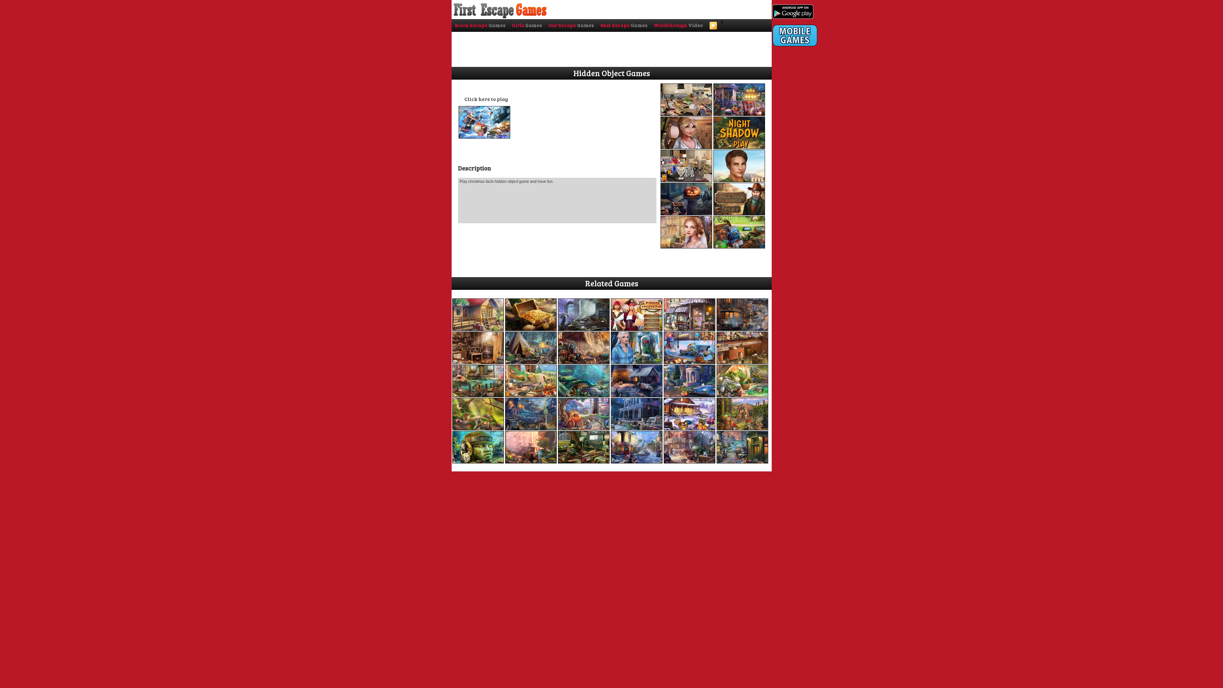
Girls (527, 25)
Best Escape (623, 25)
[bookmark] (713, 27)
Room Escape (480, 25)
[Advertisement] (798, 177)
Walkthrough (678, 25)
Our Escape (571, 25)
